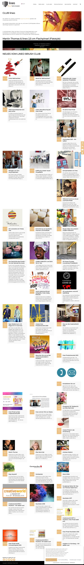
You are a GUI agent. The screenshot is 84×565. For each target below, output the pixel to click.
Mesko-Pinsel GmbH (14, 562)
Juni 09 (32, 261)
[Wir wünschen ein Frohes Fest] (12, 217)
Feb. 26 (32, 474)
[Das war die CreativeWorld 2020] (69, 313)
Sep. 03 (59, 486)
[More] (14, 560)
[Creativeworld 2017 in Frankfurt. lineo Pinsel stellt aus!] (65, 512)
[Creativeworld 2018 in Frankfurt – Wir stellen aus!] (15, 492)
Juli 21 (32, 412)
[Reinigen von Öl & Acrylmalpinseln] (12, 159)
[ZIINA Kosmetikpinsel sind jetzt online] (12, 98)
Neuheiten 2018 (40, 504)
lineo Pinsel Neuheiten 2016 (71, 531)
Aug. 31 (59, 109)
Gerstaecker (39, 474)
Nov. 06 (32, 355)
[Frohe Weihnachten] (12, 67)
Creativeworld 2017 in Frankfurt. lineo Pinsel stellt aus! (71, 519)
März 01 (32, 452)
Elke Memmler (40, 452)
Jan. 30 (32, 324)
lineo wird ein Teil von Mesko (44, 412)
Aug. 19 (59, 139)
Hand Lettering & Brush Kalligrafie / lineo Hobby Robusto (43, 293)
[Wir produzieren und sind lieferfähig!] (66, 280)
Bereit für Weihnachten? (43, 78)
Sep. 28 (32, 229)
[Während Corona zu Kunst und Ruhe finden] (66, 188)
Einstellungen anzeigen (75, 559)
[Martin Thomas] (9, 445)
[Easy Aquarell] (9, 467)
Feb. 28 (59, 452)
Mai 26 (59, 261)
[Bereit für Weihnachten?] (39, 67)
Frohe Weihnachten (14, 78)
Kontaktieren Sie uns (69, 383)
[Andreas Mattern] (63, 445)
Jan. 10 (59, 383)
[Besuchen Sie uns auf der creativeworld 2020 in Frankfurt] (39, 344)
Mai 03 (32, 291)
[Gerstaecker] (36, 467)
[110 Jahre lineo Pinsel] (66, 98)
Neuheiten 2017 (67, 498)
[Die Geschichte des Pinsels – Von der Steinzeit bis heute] (12, 250)
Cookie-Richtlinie (56, 562)
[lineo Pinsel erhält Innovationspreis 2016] (10, 535)
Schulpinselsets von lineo (70, 170)
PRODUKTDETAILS (58, 4)
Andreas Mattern (68, 452)
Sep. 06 (32, 109)
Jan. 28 (59, 324)
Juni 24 (59, 170)
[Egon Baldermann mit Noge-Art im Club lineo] (12, 313)
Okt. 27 (5, 109)
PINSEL (34, 4)
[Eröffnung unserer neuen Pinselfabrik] (39, 159)
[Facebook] (6, 560)
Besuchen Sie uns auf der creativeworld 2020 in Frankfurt (43, 357)
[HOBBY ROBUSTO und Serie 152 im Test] (39, 250)
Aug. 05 (5, 261)
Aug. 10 (59, 229)
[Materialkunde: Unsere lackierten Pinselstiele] (66, 67)
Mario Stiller (66, 474)
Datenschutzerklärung (64, 562)
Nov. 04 (59, 78)
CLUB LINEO (49, 4)
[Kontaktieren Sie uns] (66, 372)
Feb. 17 (59, 355)
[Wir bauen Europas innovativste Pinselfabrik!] (66, 250)
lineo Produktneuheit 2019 (70, 355)
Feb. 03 (59, 498)
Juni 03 (5, 543)
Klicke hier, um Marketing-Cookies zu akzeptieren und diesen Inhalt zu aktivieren (42, 45)
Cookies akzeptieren (51, 559)
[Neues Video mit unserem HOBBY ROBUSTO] (66, 217)
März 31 (59, 291)
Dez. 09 (5, 78)
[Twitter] (9, 560)
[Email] (11, 560)
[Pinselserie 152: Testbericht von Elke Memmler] (62, 398)
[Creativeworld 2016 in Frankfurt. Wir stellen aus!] (37, 533)
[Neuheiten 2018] (42, 492)
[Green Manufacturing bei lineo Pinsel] (39, 98)
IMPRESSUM (72, 562)
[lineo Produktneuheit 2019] (66, 344)
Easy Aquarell (13, 474)
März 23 (59, 199)
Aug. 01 (5, 170)
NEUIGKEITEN (68, 4)
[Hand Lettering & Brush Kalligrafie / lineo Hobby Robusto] (39, 280)
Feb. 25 (59, 474)
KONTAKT (75, 4)
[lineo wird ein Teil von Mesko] (39, 401)
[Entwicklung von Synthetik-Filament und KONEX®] (39, 217)
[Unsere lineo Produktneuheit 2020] (39, 313)
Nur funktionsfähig (63, 559)
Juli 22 (32, 170)
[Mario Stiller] (63, 467)
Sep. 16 (59, 543)
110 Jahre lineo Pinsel (69, 109)
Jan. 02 (59, 532)
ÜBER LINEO (41, 4)
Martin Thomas (13, 452)
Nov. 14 (5, 412)
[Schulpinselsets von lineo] (69, 159)
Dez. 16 (5, 229)
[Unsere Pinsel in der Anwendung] (63, 422)
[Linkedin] (4, 560)
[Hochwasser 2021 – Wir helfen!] (66, 128)
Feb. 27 (5, 474)
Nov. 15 (32, 78)
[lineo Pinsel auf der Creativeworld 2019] (12, 401)
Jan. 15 (5, 504)
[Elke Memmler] (36, 445)
